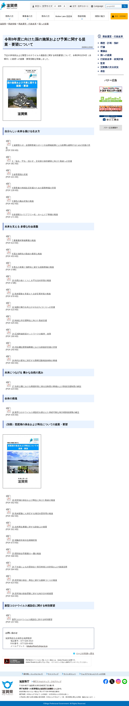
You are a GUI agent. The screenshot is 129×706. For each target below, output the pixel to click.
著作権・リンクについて (33, 674)
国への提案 (44, 24)
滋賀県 (3, 24)
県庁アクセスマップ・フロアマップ (47, 681)
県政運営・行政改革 (27, 24)
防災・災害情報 (120, 16)
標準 (59, 6)
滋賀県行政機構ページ (49, 689)
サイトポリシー (69, 674)
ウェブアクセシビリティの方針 (93, 674)
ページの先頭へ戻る (85, 653)
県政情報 (12, 24)
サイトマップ (53, 674)
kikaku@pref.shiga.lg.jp (37, 646)
